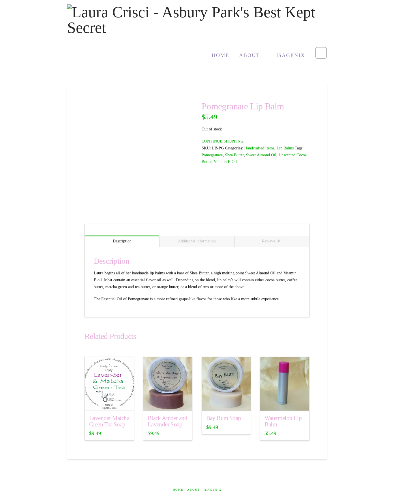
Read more (109, 402)
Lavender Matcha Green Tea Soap (109, 421)
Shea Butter (234, 155)
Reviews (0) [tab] (272, 241)
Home (178, 489)
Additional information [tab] (197, 241)
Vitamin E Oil (225, 162)
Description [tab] (122, 241)
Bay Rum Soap (223, 418)
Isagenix (213, 489)
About (193, 489)
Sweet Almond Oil (261, 155)
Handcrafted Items (259, 148)
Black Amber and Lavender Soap (167, 421)
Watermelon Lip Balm (283, 421)
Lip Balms (285, 148)
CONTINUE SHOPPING (222, 141)
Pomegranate (212, 155)
